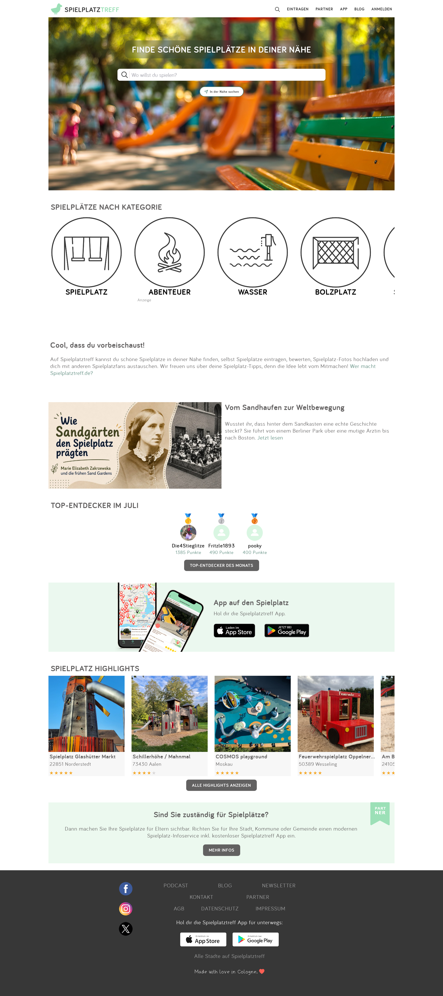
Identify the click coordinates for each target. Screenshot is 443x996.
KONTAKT (201, 896)
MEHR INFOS (221, 850)
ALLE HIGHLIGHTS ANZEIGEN (221, 785)
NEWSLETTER (279, 885)
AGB (179, 908)
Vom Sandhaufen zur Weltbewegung (285, 407)
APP (343, 9)
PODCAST (176, 885)
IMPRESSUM (270, 908)
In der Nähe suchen (224, 92)
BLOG (359, 9)
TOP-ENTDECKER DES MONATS (221, 565)
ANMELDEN (381, 9)
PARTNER (324, 9)
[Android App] (255, 944)
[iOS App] (203, 944)
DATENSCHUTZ (220, 908)
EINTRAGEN (298, 9)
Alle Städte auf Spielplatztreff (229, 955)
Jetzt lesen (270, 437)
